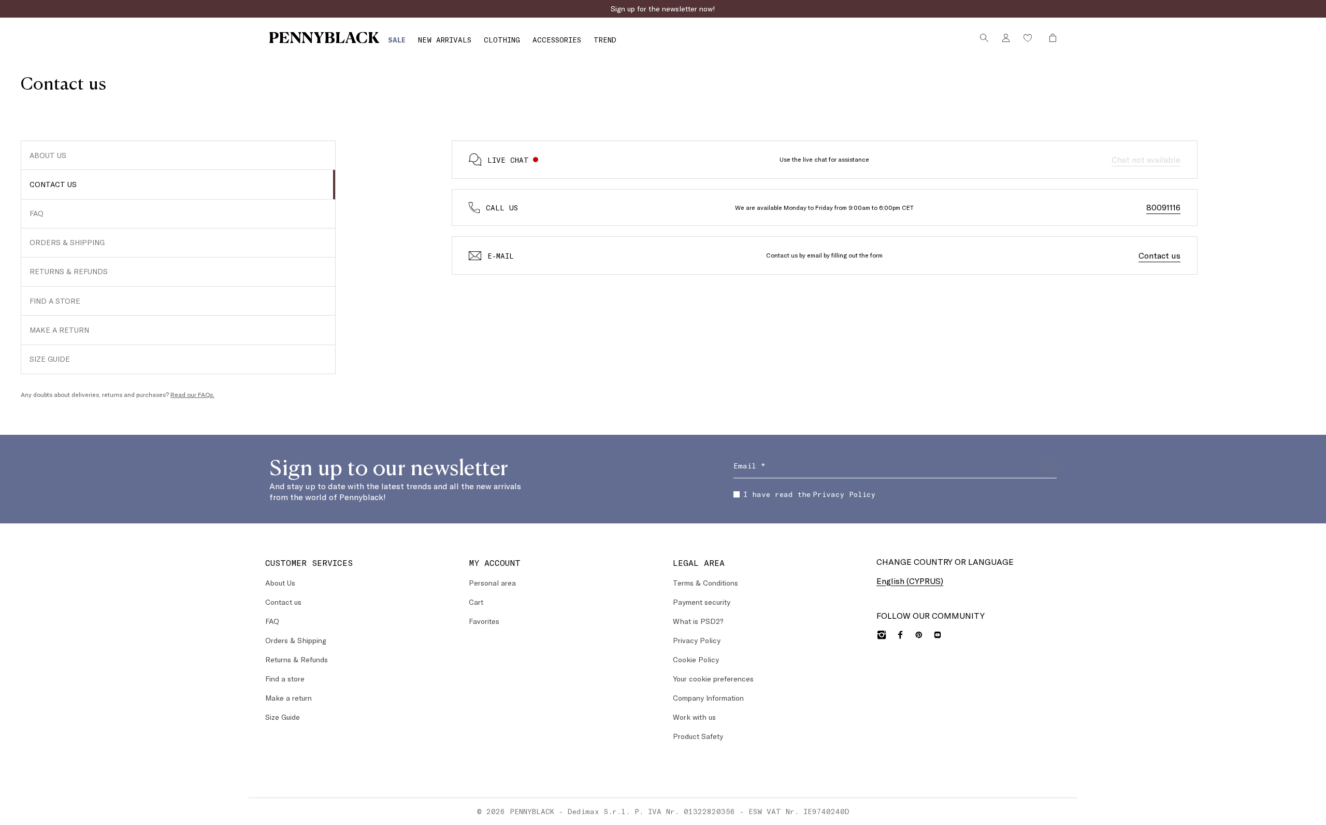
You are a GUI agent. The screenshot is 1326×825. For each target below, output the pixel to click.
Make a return (288, 697)
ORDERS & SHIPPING (67, 242)
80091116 (1163, 207)
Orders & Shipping (295, 640)
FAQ (37, 213)
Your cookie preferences (713, 678)
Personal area (492, 582)
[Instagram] (881, 635)
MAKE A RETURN (59, 329)
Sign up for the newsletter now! (663, 8)
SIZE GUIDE (50, 358)
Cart (476, 602)
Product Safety (698, 736)
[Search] (984, 38)
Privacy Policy (844, 494)
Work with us (694, 717)
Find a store (285, 678)
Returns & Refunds (296, 659)
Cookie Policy (696, 659)
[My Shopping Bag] (1050, 38)
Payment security (701, 602)
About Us (280, 582)
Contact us (1159, 255)
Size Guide (282, 717)
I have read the (809, 494)
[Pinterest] (919, 635)
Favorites (484, 621)
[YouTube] (937, 635)
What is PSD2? (698, 621)
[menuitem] (397, 39)
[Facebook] (900, 635)
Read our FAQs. (192, 394)
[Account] (1006, 38)
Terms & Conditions (705, 582)
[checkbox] (736, 494)
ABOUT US (48, 155)
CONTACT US (53, 184)
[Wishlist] (1027, 38)
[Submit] (1050, 467)
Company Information (708, 697)
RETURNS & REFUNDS (69, 271)
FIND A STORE (55, 300)
